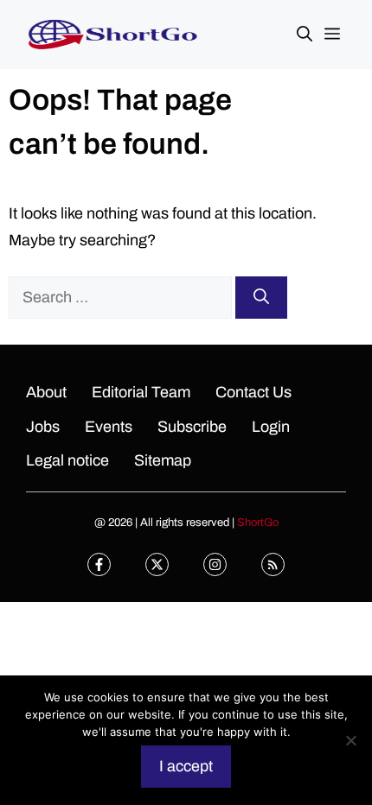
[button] (304, 34)
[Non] (350, 740)
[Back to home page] (112, 33)
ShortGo (258, 523)
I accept (186, 766)
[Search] (261, 297)
